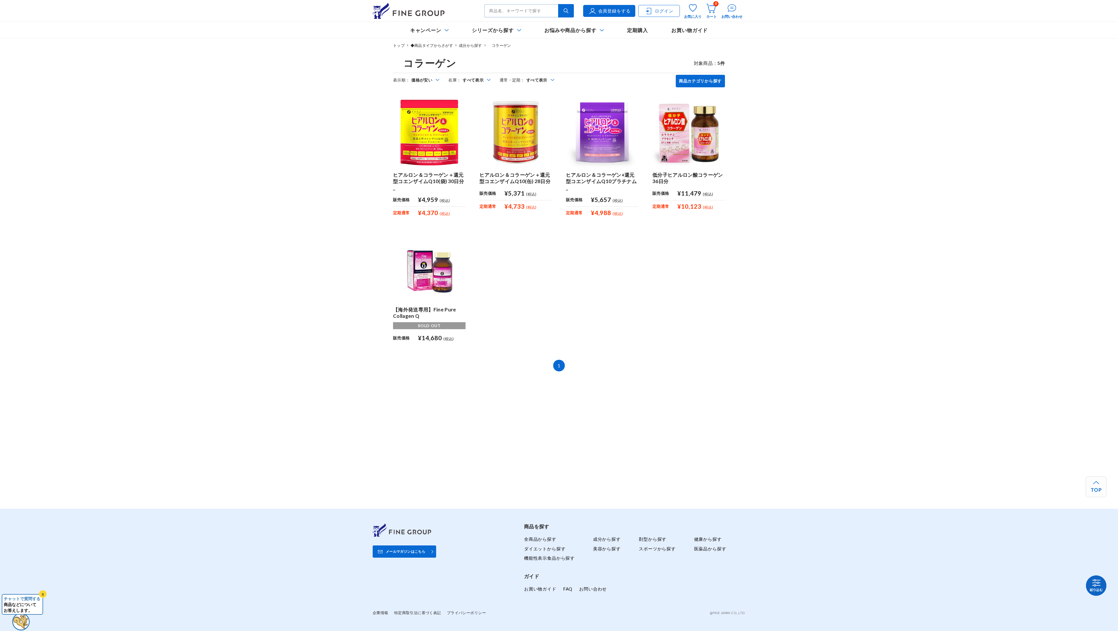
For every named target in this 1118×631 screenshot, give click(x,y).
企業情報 (380, 612)
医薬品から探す (710, 548)
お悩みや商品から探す (570, 30)
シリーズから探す (493, 30)
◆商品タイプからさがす (432, 45)
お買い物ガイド (689, 30)
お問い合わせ (593, 588)
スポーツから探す (657, 548)
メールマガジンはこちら (405, 551)
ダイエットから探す (544, 548)
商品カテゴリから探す (700, 81)
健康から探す (708, 539)
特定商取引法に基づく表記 (417, 612)
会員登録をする (614, 10)
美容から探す (607, 548)
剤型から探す (652, 539)
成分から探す (470, 45)
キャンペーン (426, 30)
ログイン (664, 10)
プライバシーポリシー (466, 612)
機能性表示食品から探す (549, 558)
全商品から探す (540, 539)
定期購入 (637, 30)
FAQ (567, 588)
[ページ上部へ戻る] (1096, 486)
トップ (399, 45)
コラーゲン (499, 45)
